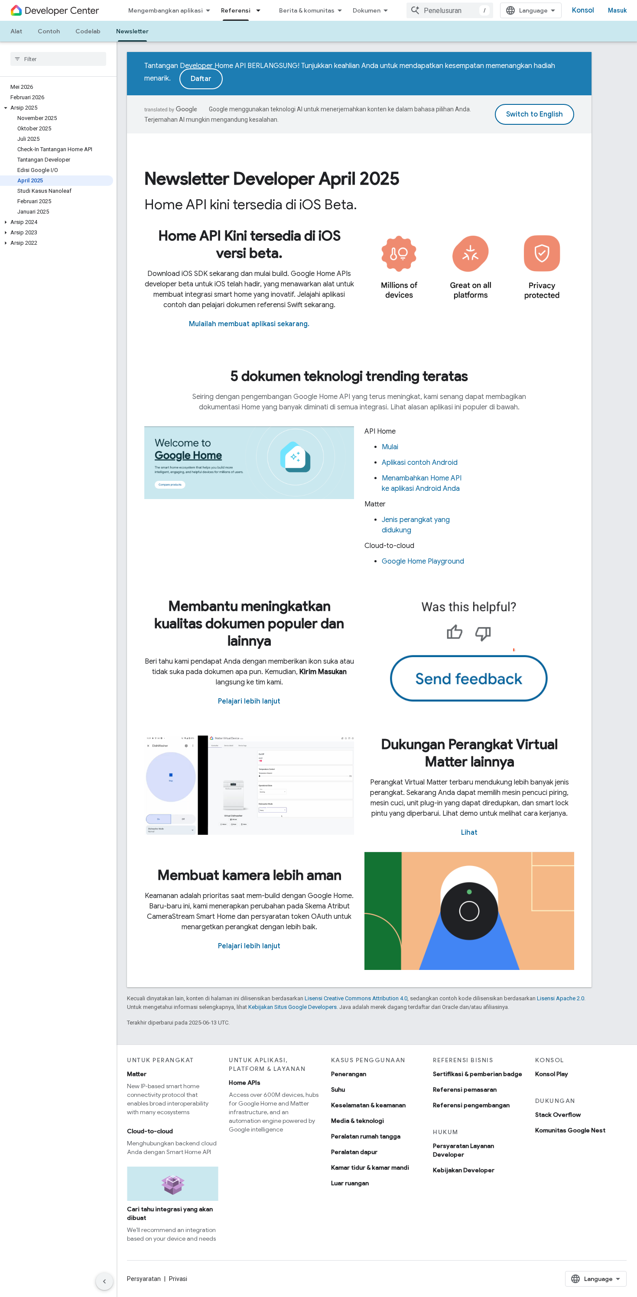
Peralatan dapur (354, 1152)
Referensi (235, 10)
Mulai (390, 447)
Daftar (201, 79)
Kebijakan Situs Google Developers (292, 1007)
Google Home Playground (423, 561)
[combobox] (449, 10)
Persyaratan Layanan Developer (463, 1150)
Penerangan (348, 1074)
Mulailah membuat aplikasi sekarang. (249, 324)
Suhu (338, 1089)
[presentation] (359, 178)
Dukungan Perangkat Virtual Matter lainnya (469, 753)
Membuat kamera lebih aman (249, 875)
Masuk (617, 10)
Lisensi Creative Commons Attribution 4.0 (356, 998)
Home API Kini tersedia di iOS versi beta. (249, 244)
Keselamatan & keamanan (368, 1105)
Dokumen (366, 10)
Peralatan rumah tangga (365, 1136)
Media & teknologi (357, 1121)
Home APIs (244, 1082)
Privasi (178, 1278)
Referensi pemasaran (465, 1089)
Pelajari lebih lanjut (249, 701)
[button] (56, 108)
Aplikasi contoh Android (420, 462)
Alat (16, 31)
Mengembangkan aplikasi (165, 10)
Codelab (88, 31)
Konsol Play (551, 1074)
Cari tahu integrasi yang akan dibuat (170, 1213)
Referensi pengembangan (471, 1105)
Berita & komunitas (307, 10)
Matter (136, 1074)
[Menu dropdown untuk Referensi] (260, 10)
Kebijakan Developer (463, 1170)
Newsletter (132, 31)
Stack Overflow (558, 1115)
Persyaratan (144, 1278)
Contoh (49, 31)
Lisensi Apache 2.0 (560, 998)
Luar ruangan (350, 1183)
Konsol (583, 10)
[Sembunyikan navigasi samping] (104, 1281)
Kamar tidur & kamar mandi (370, 1167)
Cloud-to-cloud (150, 1131)
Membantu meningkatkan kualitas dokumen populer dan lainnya (249, 623)
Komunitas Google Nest (570, 1130)
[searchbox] (58, 59)
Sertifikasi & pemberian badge (477, 1074)
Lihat (469, 832)
